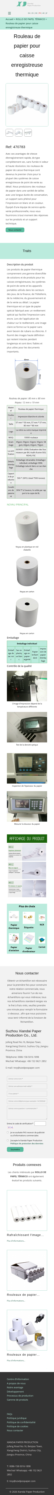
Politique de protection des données (26, 1143)
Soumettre (15, 1149)
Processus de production (20, 1395)
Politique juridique (16, 1418)
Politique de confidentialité (21, 1422)
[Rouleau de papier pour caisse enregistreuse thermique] (27, 104)
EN (29, 13)
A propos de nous (16, 1383)
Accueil (9, 19)
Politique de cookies (17, 1426)
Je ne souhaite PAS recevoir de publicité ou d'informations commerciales (27, 1134)
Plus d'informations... (16, 1241)
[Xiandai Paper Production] (28, 4)
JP (46, 13)
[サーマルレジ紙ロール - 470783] (10, 132)
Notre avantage (15, 1387)
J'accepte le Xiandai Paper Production (26, 1142)
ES (33, 13)
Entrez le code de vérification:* (20, 1123)
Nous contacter (14, 230)
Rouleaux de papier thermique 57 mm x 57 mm (27, 1356)
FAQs (9, 1414)
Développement (15, 1391)
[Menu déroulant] (9, 13)
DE (36, 13)
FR (40, 13)
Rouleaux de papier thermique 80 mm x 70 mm (27, 1296)
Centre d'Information (18, 1379)
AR (43, 13)
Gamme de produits (17, 1399)
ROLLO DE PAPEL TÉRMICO (30, 19)
